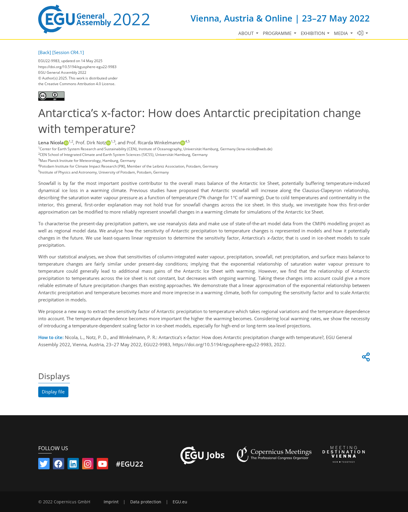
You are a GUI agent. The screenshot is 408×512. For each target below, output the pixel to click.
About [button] (246, 33)
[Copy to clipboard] (365, 358)
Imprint (111, 502)
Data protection (145, 502)
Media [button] (341, 33)
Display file (53, 392)
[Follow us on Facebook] (58, 465)
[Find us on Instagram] (87, 465)
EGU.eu (180, 502)
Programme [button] (278, 33)
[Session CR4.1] (68, 52)
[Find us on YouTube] (102, 465)
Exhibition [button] (313, 33)
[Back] (44, 52)
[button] (362, 33)
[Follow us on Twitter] (44, 465)
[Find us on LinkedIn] (73, 465)
